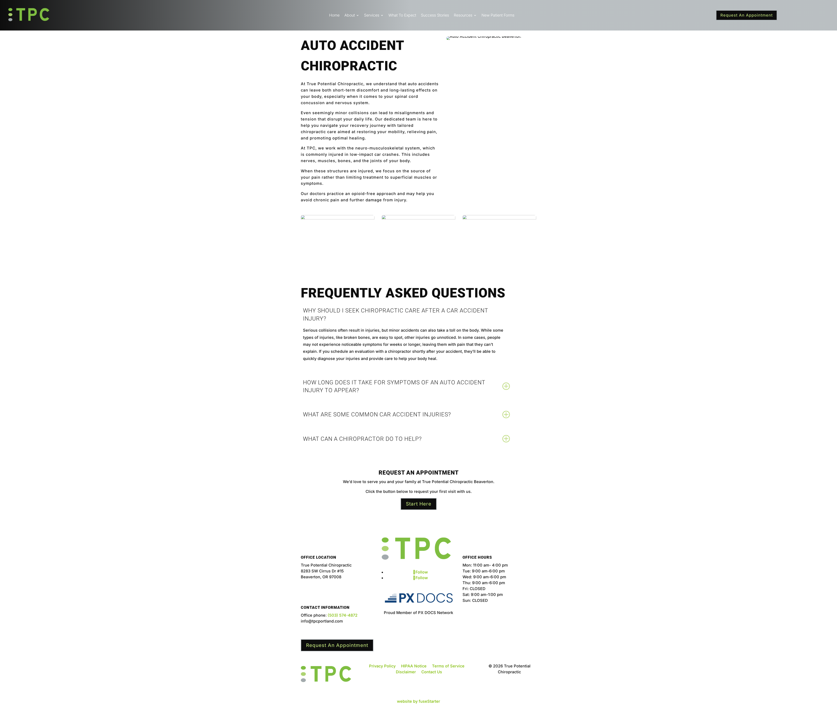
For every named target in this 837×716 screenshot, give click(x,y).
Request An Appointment (746, 15)
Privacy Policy (382, 666)
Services (371, 15)
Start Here (418, 504)
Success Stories (435, 15)
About (349, 15)
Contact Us (431, 672)
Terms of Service (448, 666)
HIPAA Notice (414, 666)
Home (334, 15)
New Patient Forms (497, 15)
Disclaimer (406, 672)
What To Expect (402, 15)
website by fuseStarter (418, 701)
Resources (463, 15)
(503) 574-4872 (342, 615)
